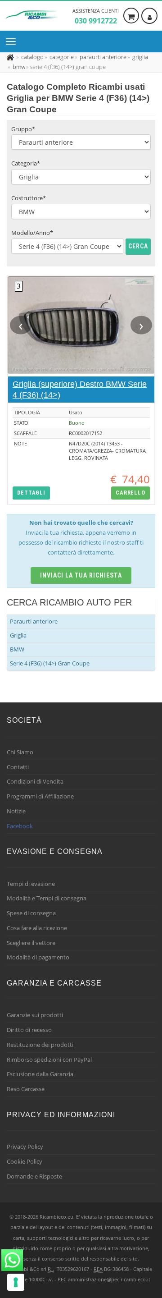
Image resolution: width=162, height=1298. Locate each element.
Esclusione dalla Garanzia (40, 1074)
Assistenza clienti (95, 16)
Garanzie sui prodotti (35, 1015)
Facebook (20, 826)
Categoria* (25, 163)
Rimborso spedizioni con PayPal (49, 1059)
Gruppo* (23, 129)
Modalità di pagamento (38, 957)
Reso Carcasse (26, 1089)
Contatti (18, 767)
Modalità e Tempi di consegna (46, 898)
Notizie (16, 811)
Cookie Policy (24, 1161)
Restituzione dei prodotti (40, 1045)
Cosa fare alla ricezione (37, 928)
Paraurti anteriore (34, 621)
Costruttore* (28, 198)
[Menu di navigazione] (13, 41)
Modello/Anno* (32, 233)
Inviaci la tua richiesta (81, 575)
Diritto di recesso (29, 1030)
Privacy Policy (25, 1146)
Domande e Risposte (34, 1176)
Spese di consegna (31, 913)
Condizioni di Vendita (35, 781)
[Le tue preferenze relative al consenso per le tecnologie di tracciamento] (15, 1282)
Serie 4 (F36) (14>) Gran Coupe (50, 663)
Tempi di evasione (31, 884)
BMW (17, 649)
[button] (31, 493)
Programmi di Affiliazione (40, 796)
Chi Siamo (20, 752)
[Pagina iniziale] (11, 57)
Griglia (18, 635)
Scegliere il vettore (31, 943)
